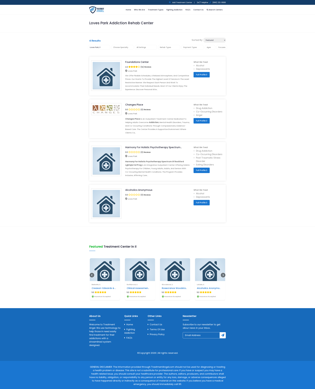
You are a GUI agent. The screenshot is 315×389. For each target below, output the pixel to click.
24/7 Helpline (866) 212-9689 (211, 2)
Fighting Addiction (174, 10)
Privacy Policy (157, 334)
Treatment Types (155, 10)
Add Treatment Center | (183, 2)
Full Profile (201, 74)
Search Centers (215, 10)
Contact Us (198, 10)
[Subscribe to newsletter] (223, 335)
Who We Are (139, 10)
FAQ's (187, 10)
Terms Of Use (157, 329)
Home (128, 10)
